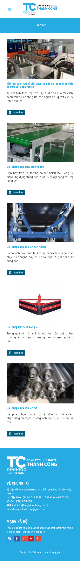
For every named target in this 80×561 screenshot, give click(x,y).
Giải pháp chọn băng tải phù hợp (25, 166)
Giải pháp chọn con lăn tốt (22, 408)
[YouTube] (31, 538)
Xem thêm (18, 112)
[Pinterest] (38, 538)
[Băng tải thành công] (40, 9)
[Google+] (24, 538)
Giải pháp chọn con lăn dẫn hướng (26, 246)
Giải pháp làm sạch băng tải (22, 327)
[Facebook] (17, 538)
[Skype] (10, 538)
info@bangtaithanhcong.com (31, 505)
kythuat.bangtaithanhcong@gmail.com (26, 509)
